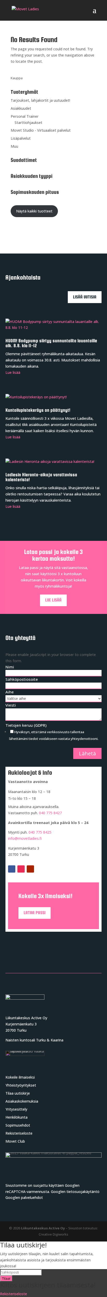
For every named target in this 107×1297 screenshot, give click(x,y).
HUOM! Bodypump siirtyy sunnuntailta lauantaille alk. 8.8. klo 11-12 (51, 343)
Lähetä (87, 753)
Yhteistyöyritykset (20, 1085)
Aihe (9, 691)
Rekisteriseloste (18, 1133)
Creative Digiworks (53, 1234)
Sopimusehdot (17, 1125)
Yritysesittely (16, 1109)
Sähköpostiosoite (21, 679)
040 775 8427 (50, 812)
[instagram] (21, 869)
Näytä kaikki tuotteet (34, 211)
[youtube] (30, 869)
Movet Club (15, 1141)
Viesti (10, 705)
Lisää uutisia (84, 297)
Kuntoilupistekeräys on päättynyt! (37, 410)
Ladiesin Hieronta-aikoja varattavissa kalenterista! (41, 477)
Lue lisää (12, 372)
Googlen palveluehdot (24, 1197)
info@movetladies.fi (25, 838)
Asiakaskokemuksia (21, 1101)
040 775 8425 (40, 832)
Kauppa (17, 78)
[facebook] (11, 869)
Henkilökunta (16, 1117)
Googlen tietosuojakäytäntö (75, 1191)
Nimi (9, 666)
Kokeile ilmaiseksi (20, 1077)
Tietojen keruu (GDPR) (25, 725)
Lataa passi (34, 912)
